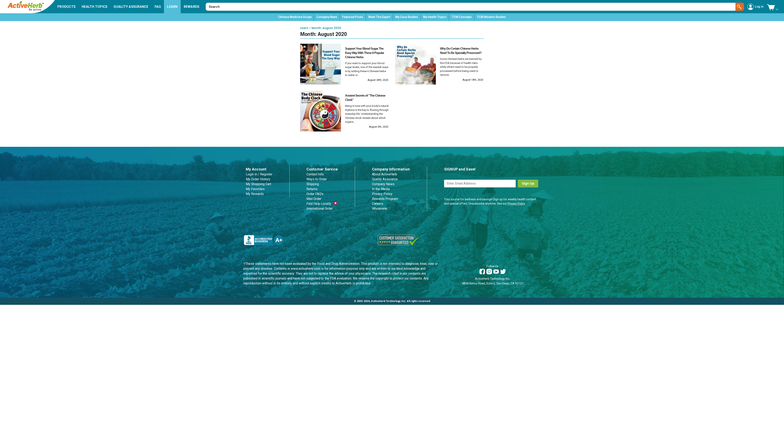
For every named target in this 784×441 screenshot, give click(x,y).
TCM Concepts (461, 17)
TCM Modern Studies (491, 17)
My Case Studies (406, 17)
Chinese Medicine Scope (295, 17)
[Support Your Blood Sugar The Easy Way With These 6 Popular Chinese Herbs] (320, 64)
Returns (311, 189)
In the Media (381, 189)
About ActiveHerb (384, 174)
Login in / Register (259, 174)
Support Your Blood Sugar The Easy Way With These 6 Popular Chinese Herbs (364, 53)
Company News (326, 17)
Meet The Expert (379, 17)
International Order (319, 208)
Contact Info (315, 174)
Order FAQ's (314, 194)
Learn (304, 28)
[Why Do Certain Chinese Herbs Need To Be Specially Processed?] (415, 64)
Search (740, 7)
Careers (377, 204)
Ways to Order (316, 179)
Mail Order (313, 199)
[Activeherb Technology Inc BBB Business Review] (263, 240)
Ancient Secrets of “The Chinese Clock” (365, 97)
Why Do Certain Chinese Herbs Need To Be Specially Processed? (460, 51)
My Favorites (255, 189)
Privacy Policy (382, 194)
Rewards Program (385, 199)
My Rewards (255, 194)
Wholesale (379, 208)
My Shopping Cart (258, 184)
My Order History (258, 179)
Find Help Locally (318, 204)
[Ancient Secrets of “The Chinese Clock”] (320, 111)
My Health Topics (435, 17)
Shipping (312, 184)
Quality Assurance (385, 179)
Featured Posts (352, 17)
